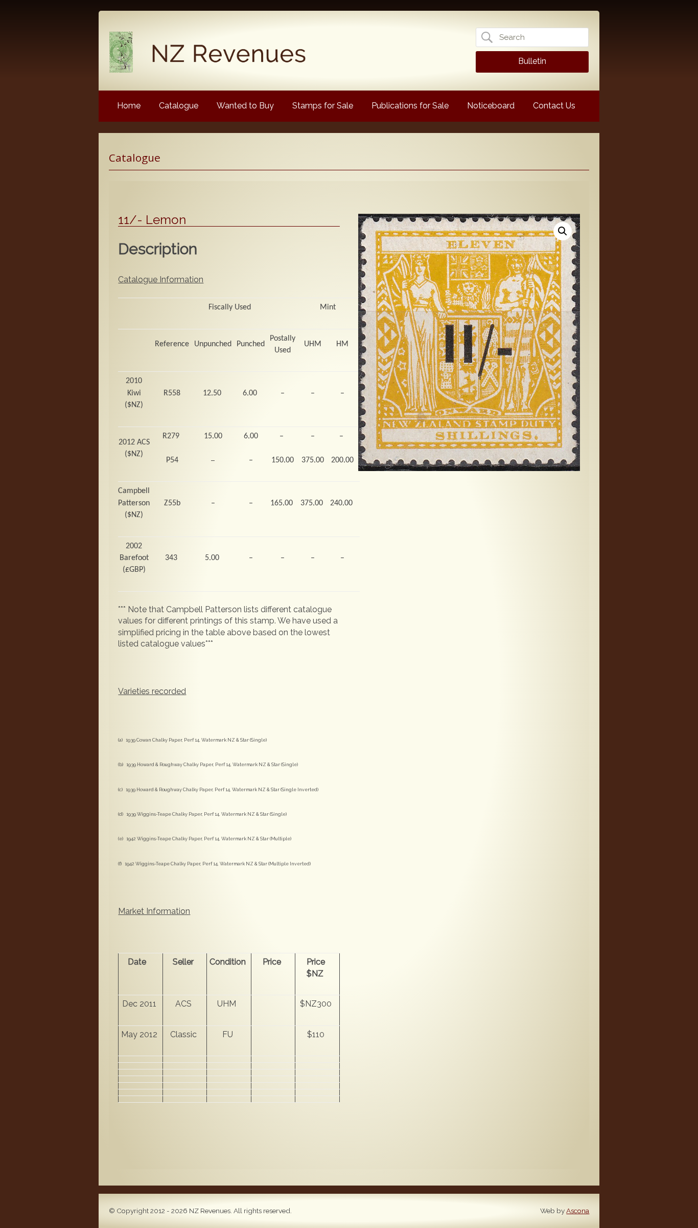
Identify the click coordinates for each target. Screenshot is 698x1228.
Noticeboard (491, 105)
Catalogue (178, 105)
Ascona (577, 1211)
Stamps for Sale (322, 105)
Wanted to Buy (245, 105)
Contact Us (554, 105)
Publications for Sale (410, 105)
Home (129, 105)
